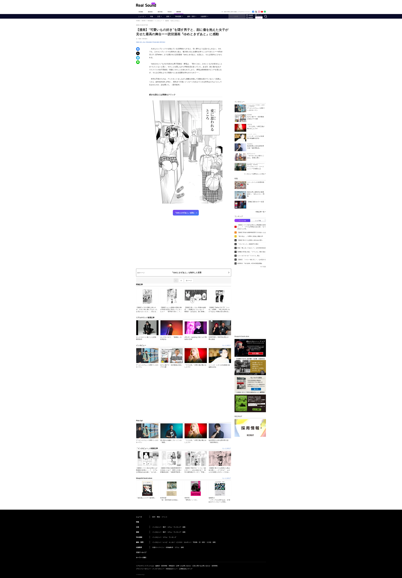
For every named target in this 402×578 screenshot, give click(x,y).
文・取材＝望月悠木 (141, 38)
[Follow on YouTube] (262, 12)
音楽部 (251, 15)
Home (141, 12)
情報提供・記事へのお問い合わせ (180, 566)
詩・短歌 (202, 542)
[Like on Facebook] (253, 12)
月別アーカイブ (141, 552)
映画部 (251, 17)
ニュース (141, 16)
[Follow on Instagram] (259, 12)
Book (179, 12)
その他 (209, 542)
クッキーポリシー (158, 569)
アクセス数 (242, 220)
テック (259, 15)
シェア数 (258, 220)
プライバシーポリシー (143, 569)
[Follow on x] (256, 12)
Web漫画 (178, 16)
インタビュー (156, 527)
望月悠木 (162, 42)
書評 (164, 527)
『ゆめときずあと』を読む (185, 212)
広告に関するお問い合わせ (201, 566)
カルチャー (187, 542)
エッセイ (172, 542)
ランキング (177, 527)
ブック (259, 17)
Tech (169, 12)
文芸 (158, 16)
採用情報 (215, 566)
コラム (169, 527)
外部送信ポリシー (172, 569)
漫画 (167, 16)
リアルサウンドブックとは (145, 566)
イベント (164, 517)
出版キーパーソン (158, 547)
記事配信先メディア (185, 569)
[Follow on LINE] (265, 12)
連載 (183, 527)
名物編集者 (169, 547)
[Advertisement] (215, 4)
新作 (153, 517)
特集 (151, 16)
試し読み (143, 42)
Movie (160, 12)
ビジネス (179, 542)
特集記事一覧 (260, 212)
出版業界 (204, 16)
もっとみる (226, 345)
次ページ (189, 280)
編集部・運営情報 (161, 566)
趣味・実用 (191, 16)
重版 (158, 517)
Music (150, 12)
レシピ (165, 542)
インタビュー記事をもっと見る (254, 174)
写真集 (195, 542)
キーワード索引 (141, 557)
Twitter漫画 (156, 42)
